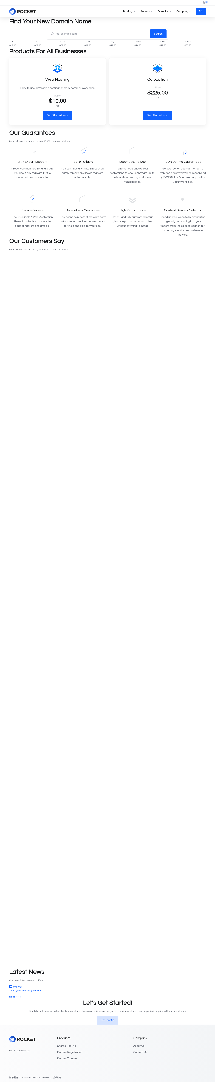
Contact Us (107, 1020)
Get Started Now (57, 115)
